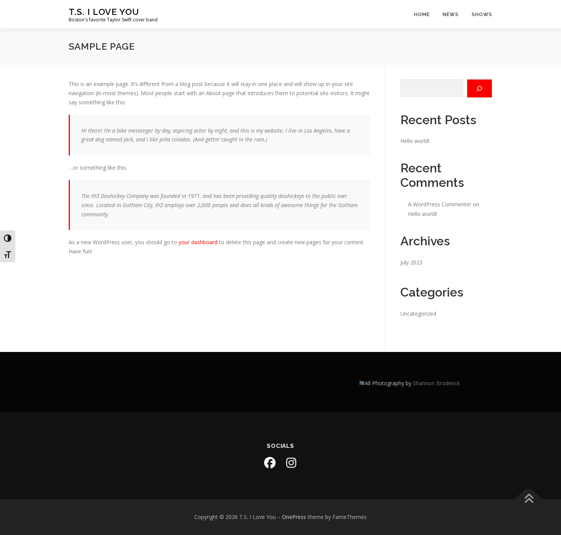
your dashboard (198, 242)
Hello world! (414, 140)
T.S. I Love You (104, 11)
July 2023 (411, 262)
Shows (482, 14)
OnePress (294, 516)
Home (422, 14)
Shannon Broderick (436, 383)
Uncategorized (418, 313)
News (451, 14)
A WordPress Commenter (439, 204)
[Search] (479, 88)
